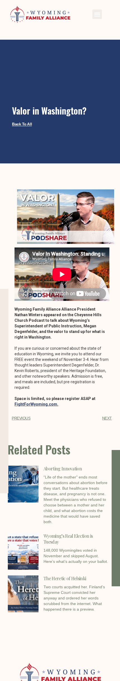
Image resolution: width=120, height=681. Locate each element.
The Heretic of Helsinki (65, 578)
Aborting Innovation (63, 469)
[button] (97, 14)
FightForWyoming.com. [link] (36, 404)
